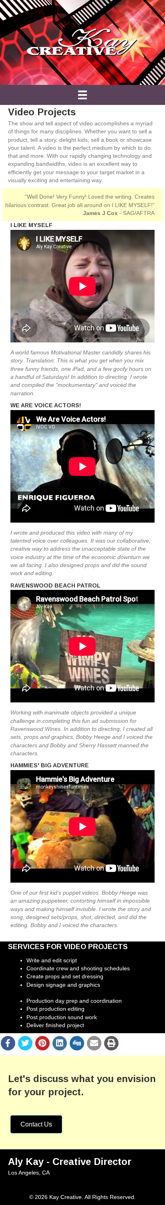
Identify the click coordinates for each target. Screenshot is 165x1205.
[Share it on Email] (94, 1043)
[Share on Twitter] (25, 1043)
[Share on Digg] (77, 1043)
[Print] (111, 1043)
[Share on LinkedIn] (59, 1043)
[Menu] (82, 95)
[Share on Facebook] (8, 1043)
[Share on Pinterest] (42, 1043)
